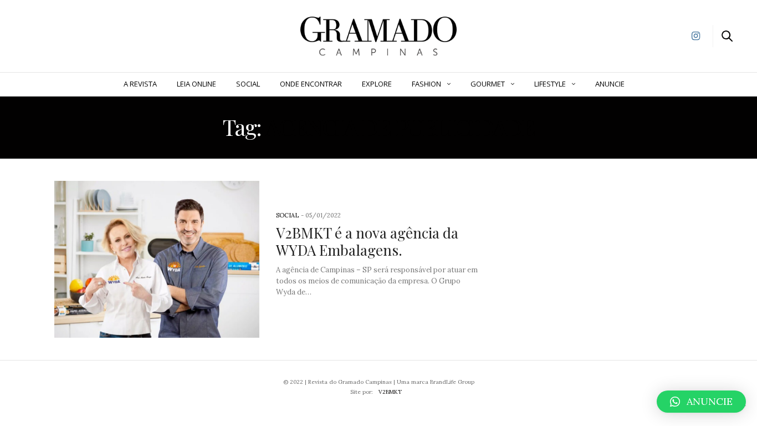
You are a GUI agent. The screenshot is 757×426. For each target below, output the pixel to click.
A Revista (140, 84)
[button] (701, 401)
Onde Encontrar (311, 84)
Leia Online (196, 84)
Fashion (426, 84)
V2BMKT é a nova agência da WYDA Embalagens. (367, 241)
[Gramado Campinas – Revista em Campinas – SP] (67, 34)
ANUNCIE (610, 84)
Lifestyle (550, 84)
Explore (377, 84)
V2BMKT (390, 391)
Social (248, 84)
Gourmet (487, 84)
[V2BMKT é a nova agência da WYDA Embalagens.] (156, 259)
